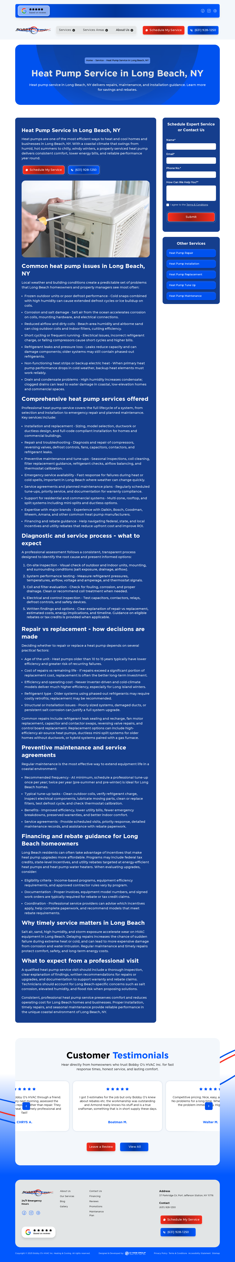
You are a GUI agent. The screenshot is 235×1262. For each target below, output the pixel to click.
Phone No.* (173, 168)
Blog (62, 1201)
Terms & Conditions (197, 204)
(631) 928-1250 (167, 1207)
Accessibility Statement (199, 1253)
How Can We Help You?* (182, 182)
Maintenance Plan (96, 1214)
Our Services (67, 1196)
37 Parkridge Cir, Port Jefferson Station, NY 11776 (186, 1195)
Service (99, 60)
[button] (67, 30)
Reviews (93, 1201)
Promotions (95, 1206)
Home (89, 60)
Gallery (64, 1206)
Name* (171, 140)
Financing (94, 1196)
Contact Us (95, 1191)
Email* (170, 154)
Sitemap (216, 1253)
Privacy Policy (160, 1253)
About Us (65, 1191)
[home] (33, 30)
